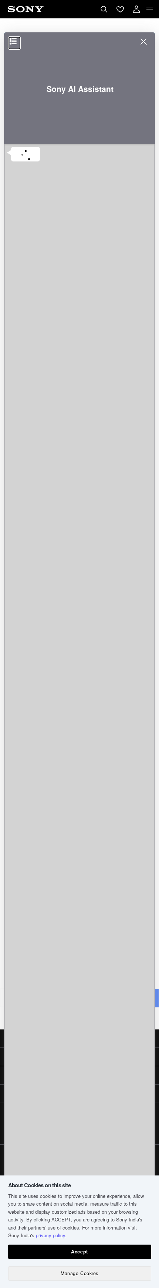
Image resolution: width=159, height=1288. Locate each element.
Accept (79, 1251)
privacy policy (50, 1235)
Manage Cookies (79, 1273)
